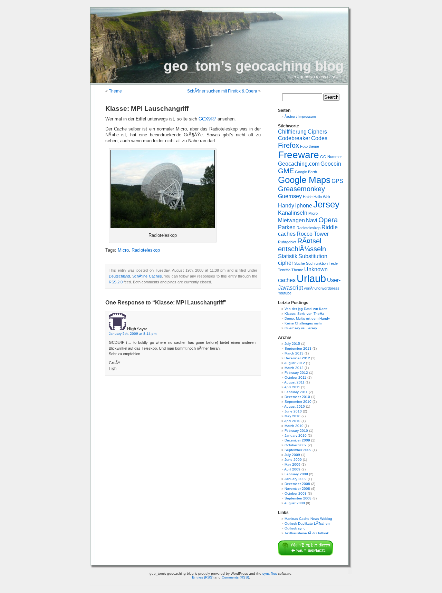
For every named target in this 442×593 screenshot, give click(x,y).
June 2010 (293, 411)
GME (286, 171)
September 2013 (298, 348)
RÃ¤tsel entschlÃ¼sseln (302, 245)
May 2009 (292, 464)
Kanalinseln (292, 213)
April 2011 (292, 387)
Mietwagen (291, 220)
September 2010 (298, 402)
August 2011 (294, 382)
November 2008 (297, 488)
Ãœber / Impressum (300, 116)
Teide (333, 263)
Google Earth (306, 172)
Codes (319, 138)
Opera (328, 220)
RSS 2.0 (116, 282)
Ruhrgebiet (287, 242)
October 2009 (296, 445)
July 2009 (292, 455)
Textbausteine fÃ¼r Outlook (307, 533)
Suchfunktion (317, 263)
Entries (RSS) (202, 577)
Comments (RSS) (235, 577)
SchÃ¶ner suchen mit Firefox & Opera (222, 91)
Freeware (298, 154)
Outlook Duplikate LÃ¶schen (307, 523)
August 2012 (294, 363)
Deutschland (119, 276)
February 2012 (296, 373)
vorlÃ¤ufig (312, 288)
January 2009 (296, 479)
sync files (269, 573)
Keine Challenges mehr (303, 323)
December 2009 (297, 440)
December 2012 (297, 358)
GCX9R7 (207, 119)
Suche (299, 263)
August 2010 (294, 406)
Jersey (326, 204)
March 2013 (294, 353)
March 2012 (294, 368)
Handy (286, 205)
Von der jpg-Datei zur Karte (306, 309)
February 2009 (296, 474)
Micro (123, 250)
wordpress (330, 288)
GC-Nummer (331, 157)
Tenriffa (284, 270)
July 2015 (292, 344)
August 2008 (294, 503)
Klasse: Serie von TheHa (304, 313)
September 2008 (298, 498)
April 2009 (292, 469)
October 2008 (296, 493)
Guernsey (290, 196)
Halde (308, 197)
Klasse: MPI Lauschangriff (147, 108)
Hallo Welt (322, 197)
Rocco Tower (313, 234)
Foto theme (309, 146)
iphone (303, 205)
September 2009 (298, 450)
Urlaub (311, 278)
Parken (287, 227)
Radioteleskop (146, 250)
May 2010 (292, 416)
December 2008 (297, 484)
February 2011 (296, 392)
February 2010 (296, 430)
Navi (311, 220)
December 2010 (297, 397)
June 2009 (293, 459)
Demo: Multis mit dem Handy (307, 318)
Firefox (288, 145)
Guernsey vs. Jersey (301, 328)
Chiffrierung (292, 131)
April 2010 (292, 421)
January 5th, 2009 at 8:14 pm (132, 334)
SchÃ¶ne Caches (147, 276)
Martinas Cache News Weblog (308, 519)
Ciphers (317, 131)
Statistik (287, 256)
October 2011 (295, 377)
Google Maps (304, 180)
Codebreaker (294, 138)
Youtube (284, 293)
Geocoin (330, 164)
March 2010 (294, 426)
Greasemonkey (301, 189)
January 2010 (296, 435)
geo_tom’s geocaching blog (254, 66)
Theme (115, 91)
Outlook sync (295, 528)
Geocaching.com (298, 164)
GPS (337, 181)
